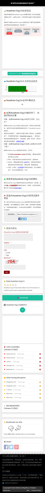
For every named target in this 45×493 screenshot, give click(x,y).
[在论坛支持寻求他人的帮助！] (22, 218)
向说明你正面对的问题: (16, 232)
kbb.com (9, 394)
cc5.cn (8, 362)
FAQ (28, 490)
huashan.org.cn (29, 73)
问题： (6, 250)
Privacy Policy (36, 490)
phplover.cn (10, 369)
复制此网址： (12, 214)
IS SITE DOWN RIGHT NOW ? (22, 3)
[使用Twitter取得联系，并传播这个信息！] (25, 218)
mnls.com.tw (10, 358)
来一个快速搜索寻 (12, 185)
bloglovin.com (11, 382)
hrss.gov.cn (10, 366)
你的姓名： (7, 243)
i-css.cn (9, 390)
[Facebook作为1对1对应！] (19, 218)
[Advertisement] (22, 52)
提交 (6, 272)
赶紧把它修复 (20, 141)
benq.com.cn (10, 354)
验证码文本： (8, 258)
